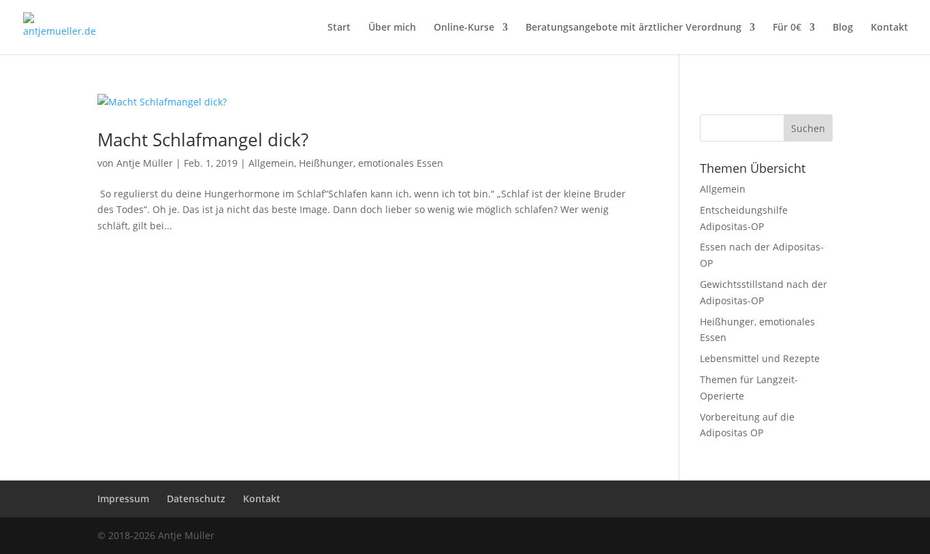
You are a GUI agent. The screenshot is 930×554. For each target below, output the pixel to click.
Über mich (392, 27)
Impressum (123, 498)
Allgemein (271, 163)
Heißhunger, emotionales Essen (371, 163)
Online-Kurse (464, 27)
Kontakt (889, 27)
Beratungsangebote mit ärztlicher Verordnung (633, 27)
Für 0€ (787, 27)
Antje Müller (144, 163)
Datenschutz (196, 498)
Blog (843, 27)
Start (339, 27)
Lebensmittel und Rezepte (760, 358)
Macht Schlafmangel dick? (202, 139)
